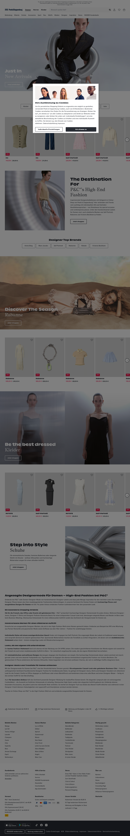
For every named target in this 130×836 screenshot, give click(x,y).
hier (53, 121)
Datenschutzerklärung (50, 123)
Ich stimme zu (81, 129)
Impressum (61, 123)
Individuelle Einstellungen (49, 129)
